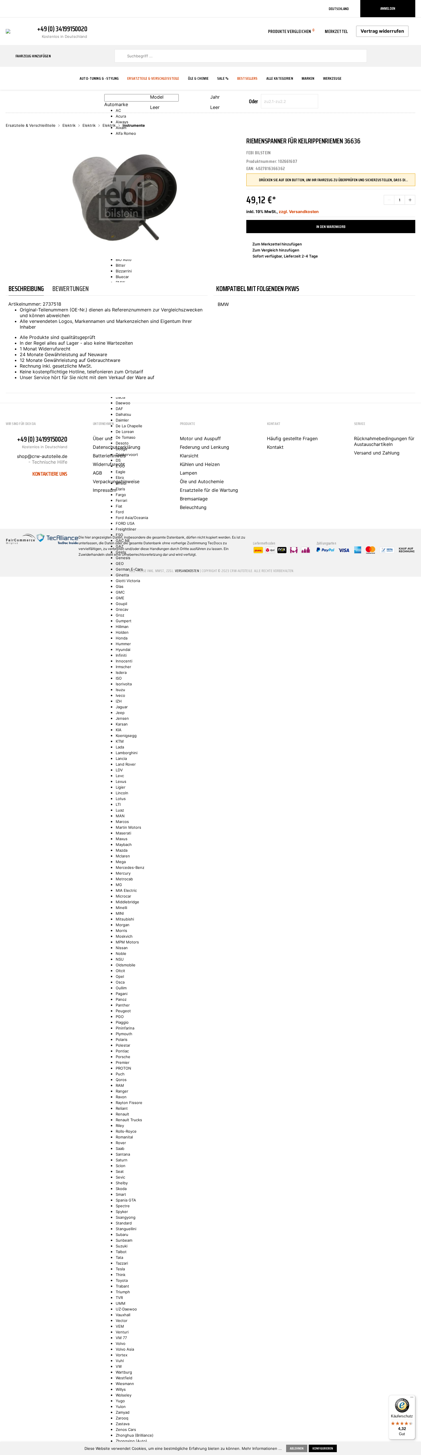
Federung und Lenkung (204, 447)
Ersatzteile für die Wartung (209, 490)
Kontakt (275, 447)
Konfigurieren (322, 1448)
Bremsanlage (194, 499)
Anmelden (387, 8)
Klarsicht (189, 456)
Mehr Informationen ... (262, 1448)
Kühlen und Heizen (200, 464)
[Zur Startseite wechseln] (8, 31)
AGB (97, 473)
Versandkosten (187, 571)
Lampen (188, 473)
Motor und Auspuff (200, 438)
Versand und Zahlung (377, 453)
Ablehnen (297, 1448)
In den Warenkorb (330, 226)
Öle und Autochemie (202, 481)
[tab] (26, 289)
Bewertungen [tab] (70, 288)
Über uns (102, 438)
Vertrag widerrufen (382, 31)
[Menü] (411, 1398)
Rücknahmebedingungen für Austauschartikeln (384, 441)
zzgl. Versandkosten (299, 211)
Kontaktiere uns (49, 473)
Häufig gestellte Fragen (292, 438)
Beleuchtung (193, 507)
